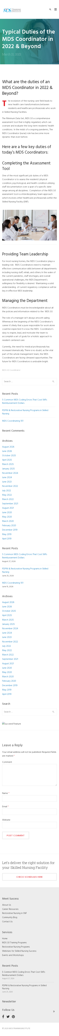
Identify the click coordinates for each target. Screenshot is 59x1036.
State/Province (14, 518)
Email (9, 475)
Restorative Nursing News (24, 545)
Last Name (12, 504)
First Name (12, 490)
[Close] (52, 455)
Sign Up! (29, 575)
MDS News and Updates (24, 541)
